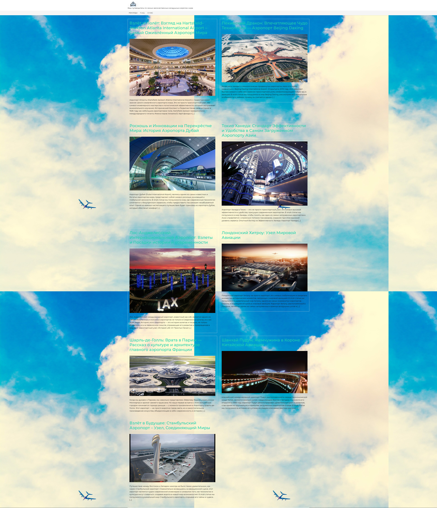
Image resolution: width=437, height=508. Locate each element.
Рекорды (133, 13)
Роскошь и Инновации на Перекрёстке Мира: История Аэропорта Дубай (171, 128)
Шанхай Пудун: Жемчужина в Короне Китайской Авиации (261, 342)
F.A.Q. (142, 13)
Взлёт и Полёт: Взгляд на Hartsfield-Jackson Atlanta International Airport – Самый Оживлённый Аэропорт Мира (168, 28)
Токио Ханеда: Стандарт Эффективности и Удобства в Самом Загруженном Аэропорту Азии (264, 130)
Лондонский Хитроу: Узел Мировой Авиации (259, 235)
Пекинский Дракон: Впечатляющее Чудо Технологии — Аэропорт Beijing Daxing (264, 25)
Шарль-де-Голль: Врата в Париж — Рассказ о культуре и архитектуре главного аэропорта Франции (166, 345)
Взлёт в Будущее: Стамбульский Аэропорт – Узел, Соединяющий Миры (170, 425)
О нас (150, 13)
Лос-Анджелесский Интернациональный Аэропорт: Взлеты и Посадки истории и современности (171, 237)
